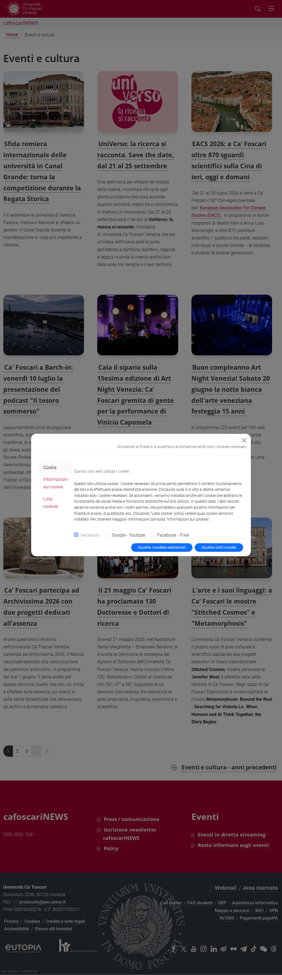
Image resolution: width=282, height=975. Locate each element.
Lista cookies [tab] (50, 502)
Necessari (90, 535)
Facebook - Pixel (173, 535)
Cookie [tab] (49, 467)
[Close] (244, 440)
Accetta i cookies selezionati (162, 547)
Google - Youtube (128, 535)
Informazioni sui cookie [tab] (55, 483)
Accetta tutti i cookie (219, 547)
